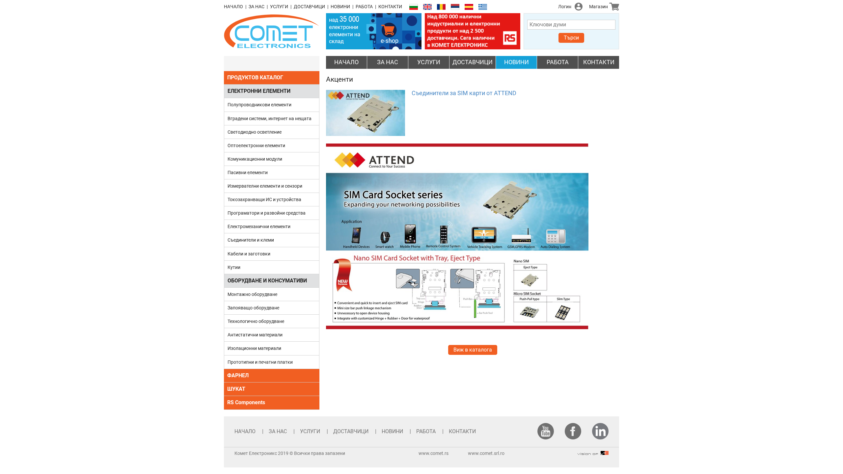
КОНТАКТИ (390, 6)
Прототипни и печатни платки (260, 362)
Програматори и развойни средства (267, 213)
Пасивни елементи (248, 172)
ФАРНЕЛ (238, 375)
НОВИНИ (340, 6)
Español (469, 7)
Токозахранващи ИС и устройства (264, 199)
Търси (571, 38)
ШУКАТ (236, 389)
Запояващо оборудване (253, 307)
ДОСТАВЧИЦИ (309, 6)
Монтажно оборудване (252, 294)
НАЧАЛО (233, 6)
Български (414, 7)
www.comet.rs (434, 453)
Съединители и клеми (251, 240)
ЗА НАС (256, 6)
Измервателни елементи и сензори (265, 186)
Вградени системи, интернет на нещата (270, 118)
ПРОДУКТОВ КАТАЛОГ (255, 77)
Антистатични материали (255, 334)
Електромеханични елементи (259, 226)
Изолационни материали (254, 348)
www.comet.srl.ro (486, 453)
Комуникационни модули (255, 159)
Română (441, 7)
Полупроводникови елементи (259, 104)
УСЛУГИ (279, 6)
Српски (455, 7)
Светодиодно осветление (255, 132)
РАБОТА (364, 6)
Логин (564, 6)
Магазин (598, 6)
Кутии (234, 267)
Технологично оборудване (256, 321)
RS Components (246, 402)
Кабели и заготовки (249, 253)
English (427, 7)
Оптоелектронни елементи (256, 145)
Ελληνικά (483, 7)
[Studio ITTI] (593, 453)
